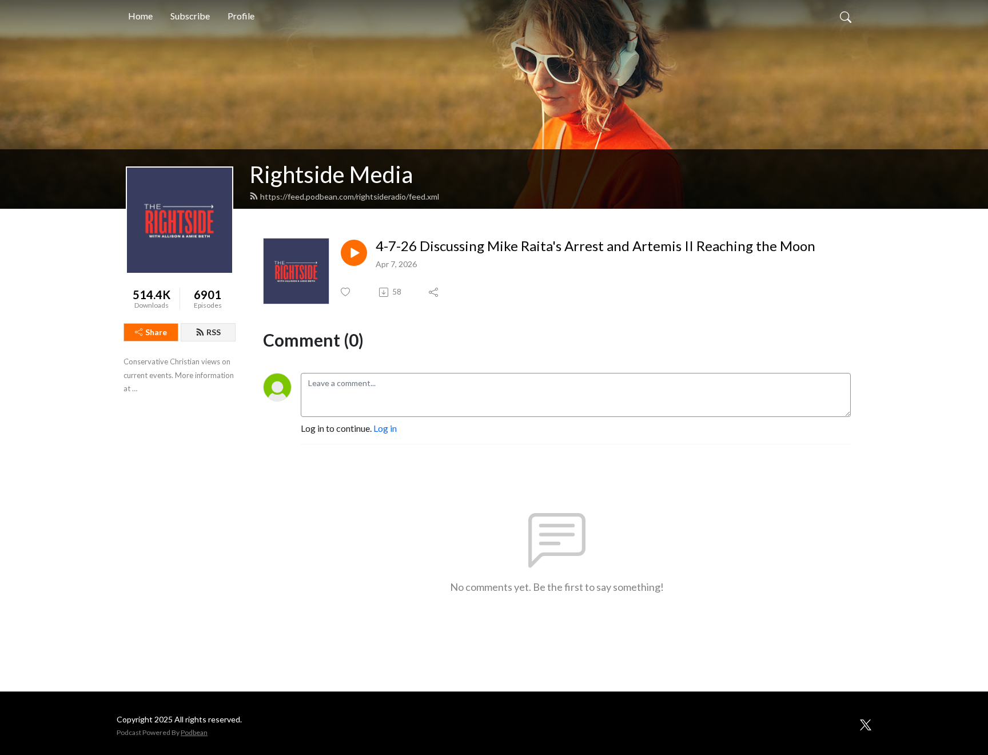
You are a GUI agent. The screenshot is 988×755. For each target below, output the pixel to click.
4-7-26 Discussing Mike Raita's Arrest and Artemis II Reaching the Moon (595, 246)
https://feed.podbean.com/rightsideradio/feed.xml (349, 196)
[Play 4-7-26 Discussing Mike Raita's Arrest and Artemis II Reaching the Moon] (354, 253)
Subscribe (190, 15)
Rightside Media (331, 174)
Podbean (194, 732)
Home (140, 15)
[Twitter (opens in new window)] (865, 722)
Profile (241, 15)
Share (156, 332)
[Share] (434, 292)
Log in (385, 428)
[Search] (845, 16)
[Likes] (346, 292)
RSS (213, 332)
